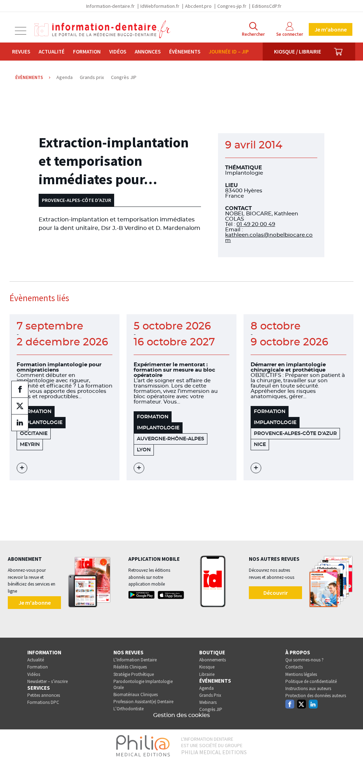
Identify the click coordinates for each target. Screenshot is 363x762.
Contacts (294, 667)
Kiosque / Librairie (297, 51)
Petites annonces (43, 695)
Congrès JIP (210, 709)
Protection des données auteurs (315, 696)
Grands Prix (210, 695)
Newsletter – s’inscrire (47, 681)
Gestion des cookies (181, 715)
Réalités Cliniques (130, 667)
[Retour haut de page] (350, 743)
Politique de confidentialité (311, 681)
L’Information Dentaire (135, 660)
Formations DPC (43, 702)
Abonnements (212, 660)
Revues (21, 51)
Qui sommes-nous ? (304, 660)
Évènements (184, 51)
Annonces (148, 51)
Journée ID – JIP (229, 51)
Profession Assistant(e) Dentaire (143, 702)
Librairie (206, 674)
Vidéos (117, 51)
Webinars (208, 702)
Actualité (52, 51)
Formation (87, 51)
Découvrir (275, 592)
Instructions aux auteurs (308, 688)
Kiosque (206, 667)
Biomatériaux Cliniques (135, 695)
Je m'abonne (330, 29)
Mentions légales (301, 674)
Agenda (206, 688)
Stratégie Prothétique (133, 674)
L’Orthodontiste (128, 709)
